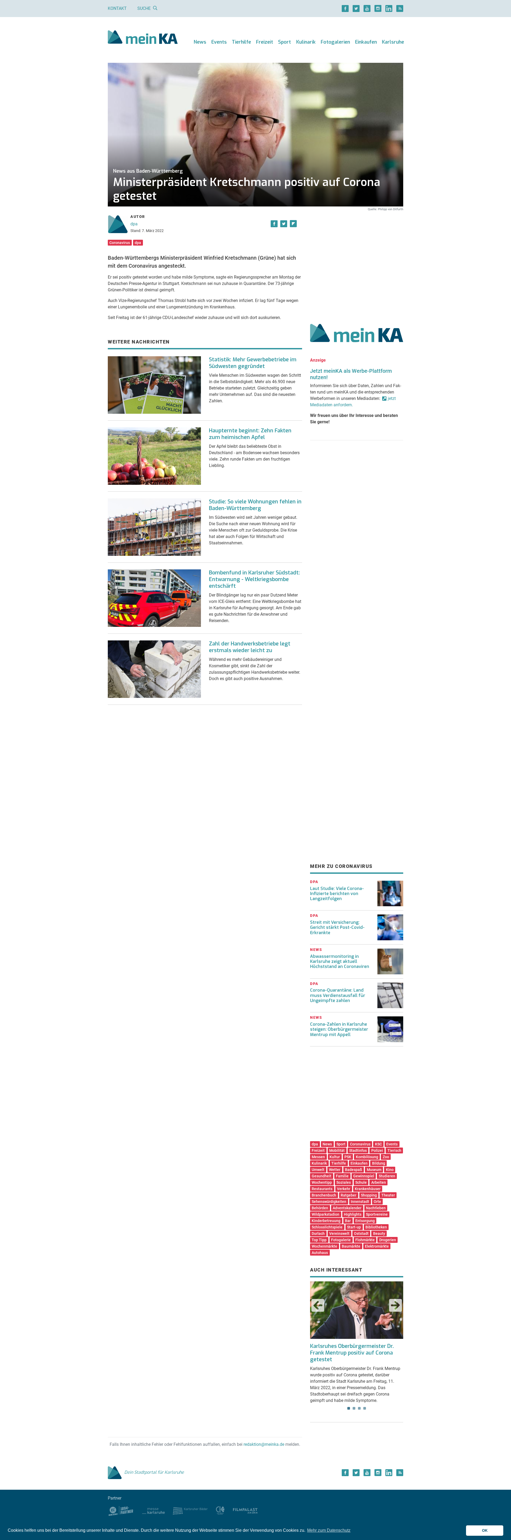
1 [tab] (348, 1408)
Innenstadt (360, 1201)
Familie (342, 1176)
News (200, 42)
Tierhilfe (241, 42)
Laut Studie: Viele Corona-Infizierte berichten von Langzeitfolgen (337, 893)
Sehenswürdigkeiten (329, 1201)
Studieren (387, 1176)
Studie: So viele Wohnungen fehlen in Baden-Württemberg (255, 505)
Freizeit (264, 42)
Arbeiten (378, 1182)
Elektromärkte (377, 1246)
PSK (347, 1157)
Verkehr (343, 1189)
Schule (361, 1182)
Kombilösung (367, 1157)
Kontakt (117, 8)
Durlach (318, 1233)
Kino (390, 1170)
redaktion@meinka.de (264, 1444)
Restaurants (322, 1189)
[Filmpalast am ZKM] (245, 1510)
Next (395, 1305)
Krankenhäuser (368, 1189)
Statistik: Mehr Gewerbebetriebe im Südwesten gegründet (252, 363)
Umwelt (318, 1170)
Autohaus (320, 1253)
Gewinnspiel (363, 1176)
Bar (348, 1221)
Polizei (377, 1150)
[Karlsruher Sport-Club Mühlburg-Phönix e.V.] (121, 1510)
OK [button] (485, 1530)
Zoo (386, 1157)
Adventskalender (347, 1208)
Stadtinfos (358, 1150)
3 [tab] (359, 1408)
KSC (378, 1144)
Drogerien (387, 1240)
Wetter (334, 1170)
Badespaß (353, 1170)
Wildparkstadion (325, 1214)
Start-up (354, 1227)
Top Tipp (319, 1240)
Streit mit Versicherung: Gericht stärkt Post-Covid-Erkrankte (337, 927)
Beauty (379, 1233)
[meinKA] (143, 38)
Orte (377, 1201)
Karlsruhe (393, 42)
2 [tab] (354, 1408)
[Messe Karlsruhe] (153, 1510)
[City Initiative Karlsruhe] (220, 1510)
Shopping (369, 1195)
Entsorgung (365, 1221)
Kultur (334, 1157)
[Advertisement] (356, 261)
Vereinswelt (339, 1233)
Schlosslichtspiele (327, 1227)
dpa (134, 223)
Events (219, 42)
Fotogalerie (341, 1240)
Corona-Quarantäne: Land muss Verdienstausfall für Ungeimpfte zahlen (337, 995)
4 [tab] (364, 1408)
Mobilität (337, 1150)
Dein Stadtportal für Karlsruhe (154, 1472)
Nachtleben (376, 1208)
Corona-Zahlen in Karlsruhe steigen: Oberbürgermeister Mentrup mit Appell (339, 1029)
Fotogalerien (335, 42)
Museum (374, 1170)
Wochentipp (322, 1182)
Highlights (352, 1214)
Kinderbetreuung (326, 1221)
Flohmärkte (365, 1240)
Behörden (320, 1208)
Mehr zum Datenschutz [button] (329, 1530)
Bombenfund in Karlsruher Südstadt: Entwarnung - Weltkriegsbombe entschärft (254, 579)
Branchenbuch (324, 1195)
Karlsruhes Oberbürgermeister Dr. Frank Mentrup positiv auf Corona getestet (352, 1353)
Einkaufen (366, 42)
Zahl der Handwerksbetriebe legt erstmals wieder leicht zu (249, 647)
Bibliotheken (376, 1227)
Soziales (343, 1182)
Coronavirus (119, 243)
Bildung (378, 1163)
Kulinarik (306, 42)
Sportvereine (377, 1214)
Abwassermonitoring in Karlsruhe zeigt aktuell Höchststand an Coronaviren (339, 961)
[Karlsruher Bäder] (190, 1510)
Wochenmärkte (324, 1246)
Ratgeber (348, 1195)
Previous (317, 1305)
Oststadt (361, 1233)
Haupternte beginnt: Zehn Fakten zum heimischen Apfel (250, 434)
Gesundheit (321, 1176)
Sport (284, 42)
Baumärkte (351, 1246)
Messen (318, 1157)
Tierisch (394, 1150)
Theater (388, 1195)
